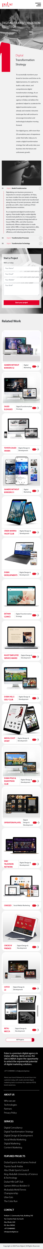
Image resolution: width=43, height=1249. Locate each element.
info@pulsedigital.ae (23, 1071)
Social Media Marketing (15, 1140)
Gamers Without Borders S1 (17, 1186)
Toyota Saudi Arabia (13, 1166)
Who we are (9, 1101)
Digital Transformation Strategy (18, 1132)
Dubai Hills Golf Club (13, 1182)
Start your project (21, 303)
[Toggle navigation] (38, 4)
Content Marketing (13, 1147)
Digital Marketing (12, 1144)
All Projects (20, 1040)
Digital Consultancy (13, 1128)
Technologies (10, 1105)
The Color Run (11, 1201)
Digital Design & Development (18, 1136)
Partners (8, 1109)
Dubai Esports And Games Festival (20, 1162)
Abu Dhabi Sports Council (16, 1170)
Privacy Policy (10, 1113)
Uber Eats (8, 1197)
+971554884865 (9, 1071)
